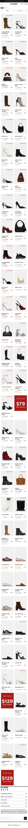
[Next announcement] (27, 1)
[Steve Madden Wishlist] (24, 4)
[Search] (22, 4)
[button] (1, 4)
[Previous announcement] (0, 1)
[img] (1, 789)
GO (25, 818)
